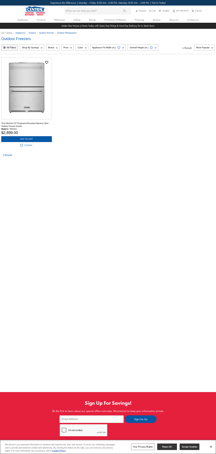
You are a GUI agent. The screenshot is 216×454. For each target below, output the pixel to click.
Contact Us (192, 19)
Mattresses (59, 19)
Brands (92, 19)
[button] (137, 11)
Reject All (167, 446)
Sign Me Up (140, 419)
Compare (28, 145)
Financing (139, 19)
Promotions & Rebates (115, 19)
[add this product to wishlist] (46, 62)
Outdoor (32, 33)
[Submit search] (125, 11)
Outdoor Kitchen (46, 33)
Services (156, 19)
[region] (108, 447)
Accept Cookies (189, 446)
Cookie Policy (59, 451)
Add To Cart (26, 139)
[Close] (210, 446)
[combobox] (32, 47)
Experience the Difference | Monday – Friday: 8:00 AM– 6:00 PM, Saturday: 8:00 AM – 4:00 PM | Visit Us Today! (108, 2)
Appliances (23, 19)
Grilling (77, 19)
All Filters (11, 47)
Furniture (41, 19)
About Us (174, 19)
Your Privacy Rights (143, 446)
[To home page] (35, 11)
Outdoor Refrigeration (67, 33)
